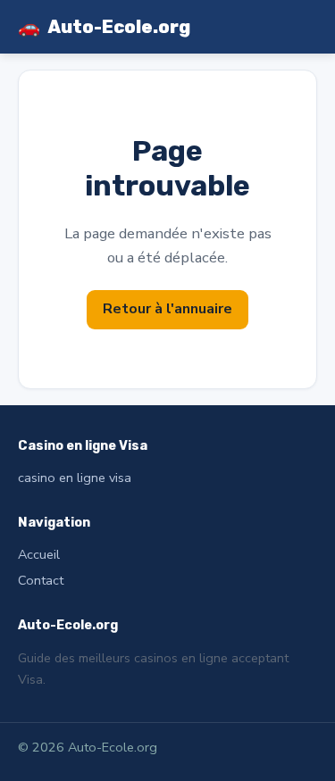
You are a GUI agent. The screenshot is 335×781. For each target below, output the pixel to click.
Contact (40, 580)
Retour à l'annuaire (167, 309)
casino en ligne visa (74, 477)
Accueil (39, 554)
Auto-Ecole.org (104, 26)
